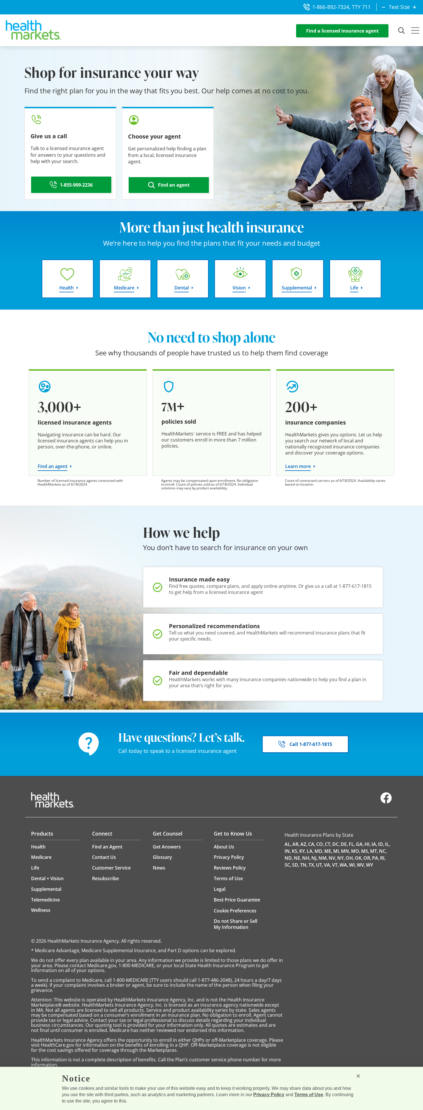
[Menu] (415, 31)
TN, (304, 865)
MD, (319, 851)
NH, (306, 858)
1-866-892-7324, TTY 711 (341, 6)
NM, (323, 858)
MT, (374, 851)
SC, (288, 865)
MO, (355, 851)
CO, (320, 844)
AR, (296, 844)
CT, (328, 844)
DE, (344, 844)
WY (369, 865)
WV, (361, 865)
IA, (374, 844)
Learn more (298, 466)
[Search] (402, 31)
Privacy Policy (268, 1094)
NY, (341, 858)
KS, (295, 851)
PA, (375, 858)
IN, (288, 851)
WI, (352, 865)
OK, (359, 858)
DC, (336, 844)
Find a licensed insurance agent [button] (342, 31)
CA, (311, 844)
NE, (297, 858)
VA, (327, 865)
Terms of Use (308, 1094)
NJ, (314, 858)
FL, (352, 844)
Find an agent (52, 466)
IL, (387, 844)
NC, (383, 851)
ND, (289, 858)
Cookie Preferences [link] (235, 911)
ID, (381, 844)
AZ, (303, 844)
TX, (311, 865)
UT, (319, 865)
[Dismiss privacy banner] (358, 1076)
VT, (335, 865)
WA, (344, 865)
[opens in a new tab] (386, 802)
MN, (345, 851)
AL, (288, 844)
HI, (368, 844)
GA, (360, 844)
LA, (310, 851)
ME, (328, 851)
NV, (332, 858)
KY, (302, 851)
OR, (367, 858)
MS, (365, 851)
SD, (295, 865)
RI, (383, 858)
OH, (350, 858)
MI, (336, 851)
